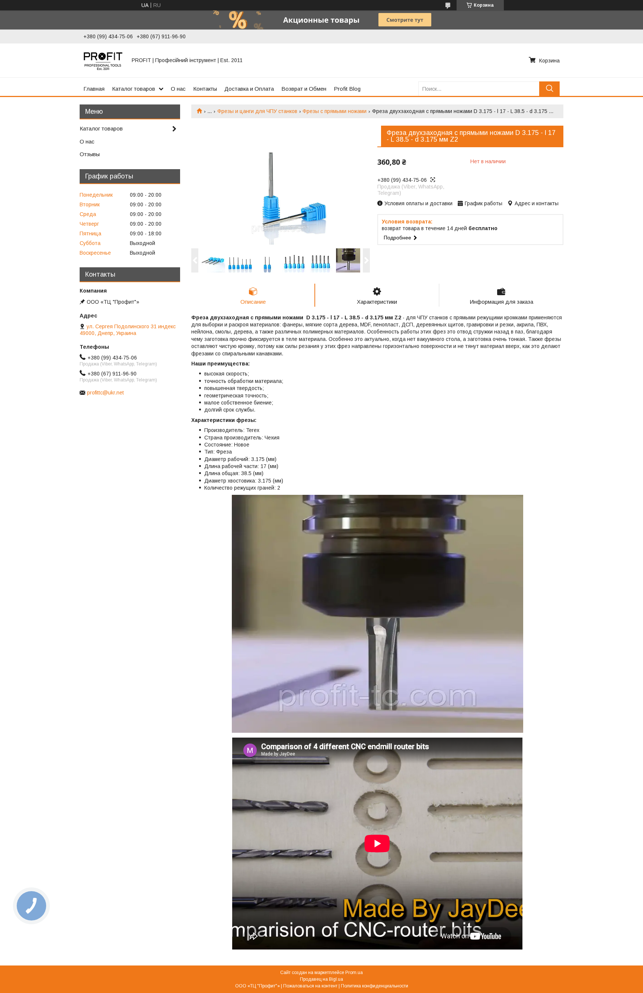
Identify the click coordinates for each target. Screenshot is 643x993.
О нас (178, 89)
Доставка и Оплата (249, 89)
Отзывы (90, 154)
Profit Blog (347, 89)
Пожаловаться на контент (310, 986)
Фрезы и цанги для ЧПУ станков (257, 111)
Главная (94, 89)
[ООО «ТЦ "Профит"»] (103, 60)
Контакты (205, 89)
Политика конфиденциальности (374, 986)
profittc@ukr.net (105, 393)
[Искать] (549, 88)
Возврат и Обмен (303, 89)
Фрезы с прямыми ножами (335, 111)
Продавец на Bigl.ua (321, 979)
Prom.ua (354, 972)
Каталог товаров (133, 89)
